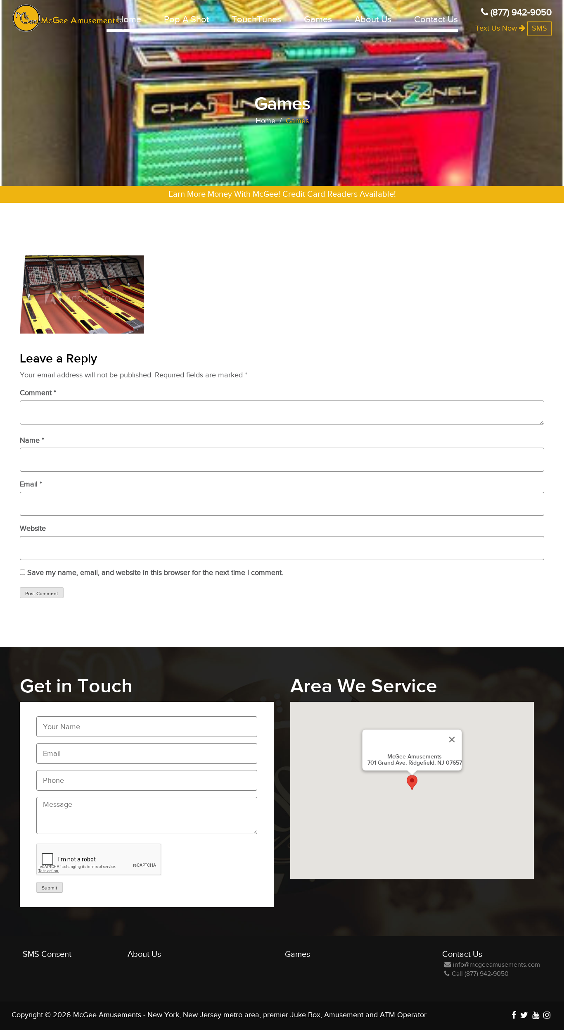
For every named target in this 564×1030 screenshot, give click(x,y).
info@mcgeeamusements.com (496, 965)
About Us (373, 19)
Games (318, 19)
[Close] (452, 739)
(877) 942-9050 (520, 12)
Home (129, 19)
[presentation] (99, 860)
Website (33, 528)
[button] (412, 782)
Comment (38, 393)
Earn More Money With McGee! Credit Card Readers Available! (282, 194)
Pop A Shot (186, 19)
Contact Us (436, 19)
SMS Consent (47, 954)
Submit (49, 888)
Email (31, 484)
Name (32, 440)
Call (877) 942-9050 (480, 974)
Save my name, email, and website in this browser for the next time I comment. (155, 572)
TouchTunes (256, 19)
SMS (539, 28)
